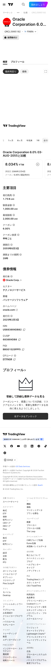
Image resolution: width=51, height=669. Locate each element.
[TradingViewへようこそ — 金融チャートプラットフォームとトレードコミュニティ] (14, 126)
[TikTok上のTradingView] (46, 446)
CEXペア (7, 523)
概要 (29, 522)
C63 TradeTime (34, 585)
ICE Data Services (23, 466)
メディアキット (34, 570)
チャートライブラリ (35, 630)
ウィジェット (33, 627)
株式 (5, 510)
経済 (5, 553)
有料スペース (9, 660)
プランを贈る (33, 513)
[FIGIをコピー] (23, 349)
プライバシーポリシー (36, 600)
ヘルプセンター (34, 564)
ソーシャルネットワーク (13, 605)
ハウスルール (9, 621)
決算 (5, 556)
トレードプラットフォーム (36, 641)
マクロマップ (9, 580)
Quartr (40, 485)
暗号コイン (8, 520)
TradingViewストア (35, 579)
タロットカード (34, 582)
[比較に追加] (37, 164)
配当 (5, 559)
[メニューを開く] (4, 4)
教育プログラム (34, 663)
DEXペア (7, 526)
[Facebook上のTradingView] (12, 446)
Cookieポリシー (34, 604)
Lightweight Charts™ (36, 634)
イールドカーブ (10, 574)
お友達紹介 (8, 613)
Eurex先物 (31, 543)
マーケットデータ (34, 510)
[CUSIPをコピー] (19, 339)
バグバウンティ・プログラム (36, 614)
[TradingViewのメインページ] (10, 5)
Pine (5, 529)
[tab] (11, 71)
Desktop (7, 595)
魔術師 (6, 654)
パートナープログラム (36, 660)
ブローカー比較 (34, 528)
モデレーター (9, 624)
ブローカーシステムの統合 (36, 655)
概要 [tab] (5, 61)
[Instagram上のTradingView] (25, 446)
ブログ (30, 561)
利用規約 (31, 594)
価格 (29, 507)
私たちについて (34, 555)
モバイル (7, 592)
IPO (4, 562)
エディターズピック (12, 639)
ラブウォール (9, 609)
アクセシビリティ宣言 (36, 607)
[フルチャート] (45, 71)
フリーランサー (10, 657)
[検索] (23, 4)
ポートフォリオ (10, 571)
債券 (5, 516)
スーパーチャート (11, 501)
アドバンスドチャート (36, 637)
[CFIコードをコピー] (14, 359)
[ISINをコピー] (24, 329)
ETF (4, 513)
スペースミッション (35, 558)
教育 (5, 636)
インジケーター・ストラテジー (13, 649)
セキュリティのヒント (36, 610)
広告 (29, 651)
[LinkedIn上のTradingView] (32, 446)
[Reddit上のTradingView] (5, 453)
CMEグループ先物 (35, 540)
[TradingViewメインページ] (14, 434)
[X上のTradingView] (5, 446)
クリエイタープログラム (13, 617)
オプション (8, 577)
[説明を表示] (13, 195)
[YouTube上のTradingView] (18, 446)
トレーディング (10, 633)
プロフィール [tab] (17, 61)
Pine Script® (8, 583)
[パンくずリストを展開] (18, 12)
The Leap (31, 531)
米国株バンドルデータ (36, 546)
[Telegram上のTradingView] (39, 446)
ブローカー (32, 525)
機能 (29, 504)
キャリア (31, 567)
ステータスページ (34, 619)
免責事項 (31, 597)
